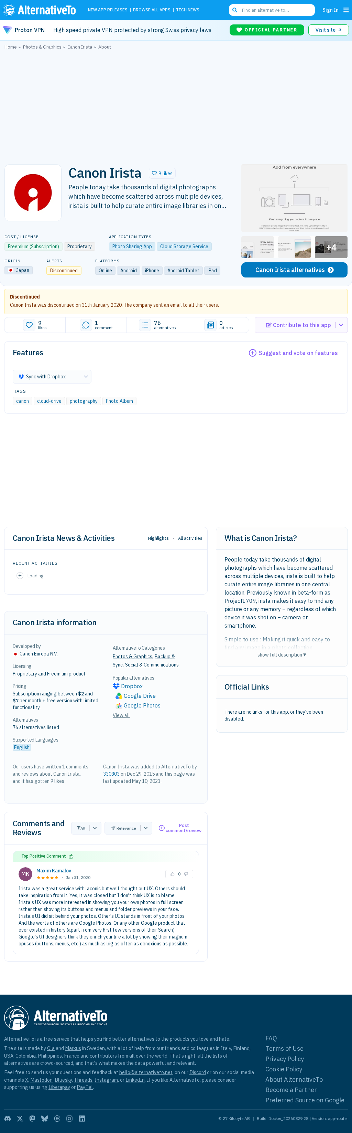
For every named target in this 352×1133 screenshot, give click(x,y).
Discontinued (25, 297)
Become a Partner (291, 1090)
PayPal (85, 1087)
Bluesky (63, 1080)
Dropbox (132, 686)
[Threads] (57, 1118)
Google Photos (142, 705)
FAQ (271, 1038)
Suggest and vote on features (298, 352)
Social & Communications (152, 665)
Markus (73, 1048)
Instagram (106, 1080)
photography (84, 401)
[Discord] (7, 1118)
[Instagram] (69, 1118)
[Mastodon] (32, 1118)
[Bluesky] (44, 1118)
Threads (83, 1080)
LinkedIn (135, 1080)
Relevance (126, 828)
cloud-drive (49, 401)
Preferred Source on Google (304, 1100)
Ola (51, 1048)
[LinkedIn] (81, 1118)
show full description (281, 654)
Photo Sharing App (132, 246)
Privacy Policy (284, 1059)
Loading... (37, 576)
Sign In (330, 10)
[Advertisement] (176, 105)
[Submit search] (234, 10)
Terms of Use (284, 1048)
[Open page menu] (346, 10)
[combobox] (272, 10)
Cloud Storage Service (184, 246)
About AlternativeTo (294, 1079)
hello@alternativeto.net (146, 1072)
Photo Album (119, 401)
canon (22, 401)
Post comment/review (183, 828)
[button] (162, 173)
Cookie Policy (283, 1069)
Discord (197, 1072)
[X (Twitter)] (19, 1118)
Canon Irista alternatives (290, 270)
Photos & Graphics (132, 656)
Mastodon (41, 1080)
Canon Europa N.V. (39, 654)
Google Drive (140, 695)
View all (121, 715)
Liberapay (59, 1087)
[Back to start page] (41, 10)
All (82, 828)
